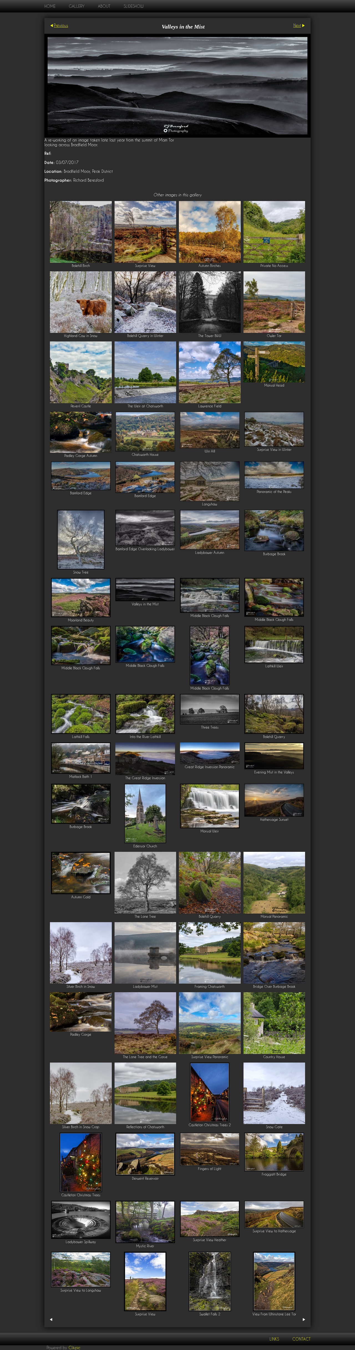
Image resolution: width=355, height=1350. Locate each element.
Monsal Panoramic (274, 916)
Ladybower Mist (145, 986)
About (104, 6)
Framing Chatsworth (210, 986)
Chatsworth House (145, 454)
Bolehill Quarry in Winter (145, 336)
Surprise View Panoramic (209, 1057)
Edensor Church (145, 846)
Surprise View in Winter (274, 449)
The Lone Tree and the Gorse (145, 1057)
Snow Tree (80, 572)
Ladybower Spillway (81, 1242)
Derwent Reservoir (145, 1178)
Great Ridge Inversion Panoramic (210, 767)
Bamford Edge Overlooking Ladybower (145, 549)
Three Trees (210, 727)
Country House (274, 1057)
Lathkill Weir (274, 666)
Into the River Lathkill (145, 737)
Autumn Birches (210, 266)
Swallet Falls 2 (209, 1314)
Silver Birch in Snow (81, 986)
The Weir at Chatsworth (145, 406)
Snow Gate (274, 1127)
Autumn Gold (80, 897)
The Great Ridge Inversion (145, 778)
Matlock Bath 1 (80, 776)
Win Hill (210, 451)
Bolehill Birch (81, 266)
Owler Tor (274, 336)
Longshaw (209, 504)
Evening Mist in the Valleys (274, 772)
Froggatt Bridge (274, 1174)
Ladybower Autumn (209, 552)
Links (274, 1339)
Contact (301, 1339)
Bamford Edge (81, 493)
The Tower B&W (209, 336)
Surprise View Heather (209, 1240)
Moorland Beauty (81, 620)
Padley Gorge (80, 1034)
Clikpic (74, 1347)
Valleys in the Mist (145, 604)
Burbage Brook (274, 554)
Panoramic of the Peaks (274, 491)
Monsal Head (274, 385)
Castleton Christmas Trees (80, 1195)
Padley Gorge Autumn (80, 455)
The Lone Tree (145, 916)
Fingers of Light (209, 1169)
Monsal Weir (210, 831)
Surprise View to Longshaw (80, 1290)
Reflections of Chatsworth (145, 1127)
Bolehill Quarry (274, 737)
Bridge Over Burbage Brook (274, 986)
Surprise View (145, 266)
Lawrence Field (209, 406)
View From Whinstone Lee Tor (274, 1314)
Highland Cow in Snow (80, 336)
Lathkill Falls (81, 737)
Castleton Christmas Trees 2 (210, 1125)
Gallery (77, 6)
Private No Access (274, 266)
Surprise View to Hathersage (274, 1231)
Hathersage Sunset (274, 819)
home (49, 6)
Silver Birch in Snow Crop (80, 1127)
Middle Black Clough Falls (210, 616)
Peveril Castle (81, 406)
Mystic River (145, 1246)
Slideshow (133, 6)
